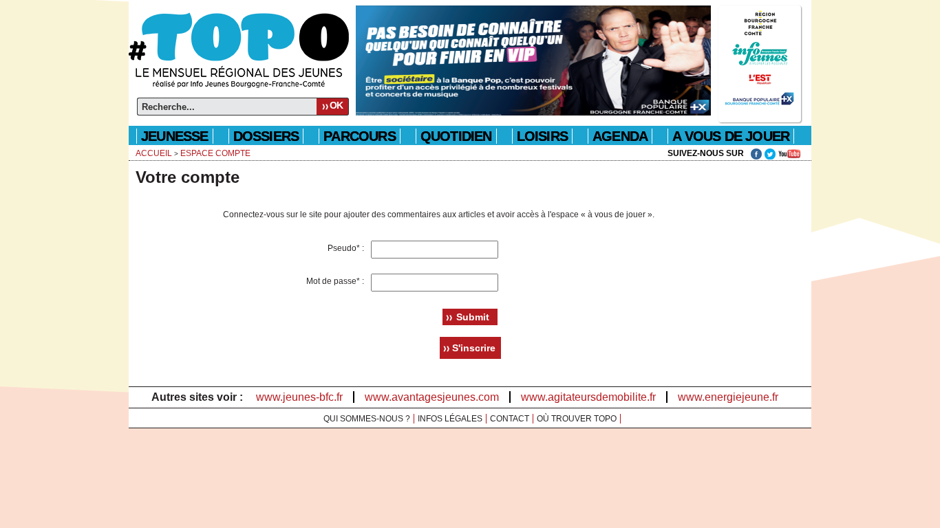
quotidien (456, 136)
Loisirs (542, 136)
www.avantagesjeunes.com (432, 397)
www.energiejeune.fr (728, 397)
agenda (620, 136)
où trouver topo (577, 419)
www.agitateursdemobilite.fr (588, 397)
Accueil (154, 153)
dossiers (266, 136)
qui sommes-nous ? (366, 419)
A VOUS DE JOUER (730, 136)
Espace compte (215, 153)
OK (336, 105)
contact (509, 419)
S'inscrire (473, 347)
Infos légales (450, 419)
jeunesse (175, 136)
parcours (359, 136)
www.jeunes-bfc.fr (299, 397)
